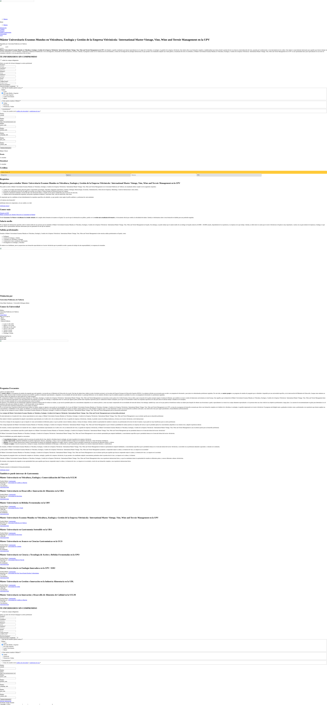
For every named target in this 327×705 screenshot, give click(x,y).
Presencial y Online (8, 106)
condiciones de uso (34, 111)
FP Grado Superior (8, 95)
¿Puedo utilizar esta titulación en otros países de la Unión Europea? (18, 396)
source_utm (3, 125)
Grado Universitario (8, 96)
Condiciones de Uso (33, 704)
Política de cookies (58, 704)
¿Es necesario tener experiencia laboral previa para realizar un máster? (18, 405)
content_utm (3, 144)
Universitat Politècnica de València (17, 523)
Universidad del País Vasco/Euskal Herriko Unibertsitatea (23, 573)
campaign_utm (4, 134)
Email (2, 78)
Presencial (6, 105)
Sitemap (25, 704)
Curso (5, 91)
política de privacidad (22, 111)
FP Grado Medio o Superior (10, 93)
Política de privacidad (46, 704)
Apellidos (3, 68)
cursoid (2, 115)
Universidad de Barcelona (15, 496)
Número (2, 71)
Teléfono (2, 74)
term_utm (2, 139)
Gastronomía (12, 481)
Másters (5, 19)
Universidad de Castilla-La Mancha (17, 482)
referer (1, 120)
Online (5, 103)
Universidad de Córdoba (14, 546)
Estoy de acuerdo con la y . (22, 111)
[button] (163, 22)
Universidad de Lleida (14, 586)
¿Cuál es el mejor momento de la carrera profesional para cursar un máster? (20, 401)
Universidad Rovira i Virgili (15, 508)
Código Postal (4, 81)
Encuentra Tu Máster (16, 704)
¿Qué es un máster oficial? (7, 392)
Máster (5, 98)
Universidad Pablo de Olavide (16, 560)
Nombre (2, 64)
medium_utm (3, 130)
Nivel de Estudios (5, 84)
